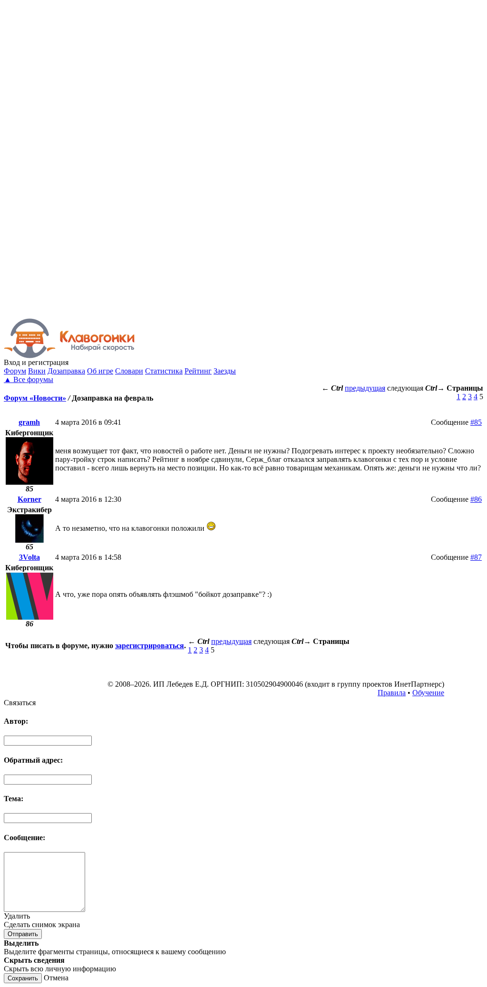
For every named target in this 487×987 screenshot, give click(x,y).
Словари (129, 371)
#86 (476, 499)
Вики (37, 371)
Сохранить (23, 978)
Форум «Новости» (35, 398)
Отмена (56, 978)
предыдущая (365, 388)
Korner (29, 499)
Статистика (164, 371)
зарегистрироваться (149, 646)
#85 (476, 422)
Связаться (20, 703)
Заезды (225, 371)
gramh (29, 422)
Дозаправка (66, 371)
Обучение (428, 693)
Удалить (17, 916)
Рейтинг (198, 371)
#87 (476, 557)
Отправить (23, 934)
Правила (392, 693)
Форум (15, 371)
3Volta (29, 557)
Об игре (100, 371)
